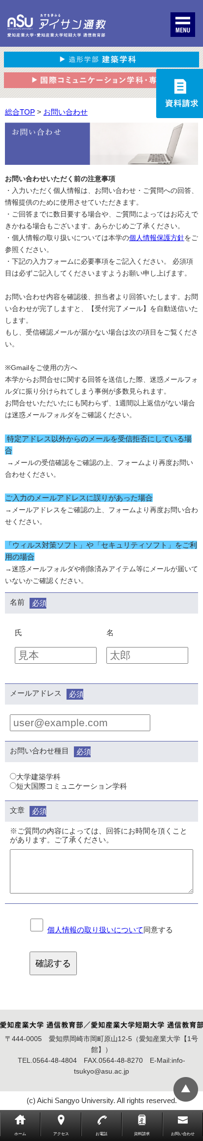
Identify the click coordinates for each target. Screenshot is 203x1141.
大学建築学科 (38, 776)
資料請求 (142, 1134)
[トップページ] (56, 25)
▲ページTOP (185, 1089)
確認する (53, 963)
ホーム (20, 1134)
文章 (17, 810)
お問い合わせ (183, 1134)
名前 (17, 602)
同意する (110, 929)
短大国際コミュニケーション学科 (71, 786)
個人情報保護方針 (156, 238)
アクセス (61, 1134)
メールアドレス (36, 693)
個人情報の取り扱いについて (95, 929)
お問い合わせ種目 (39, 750)
